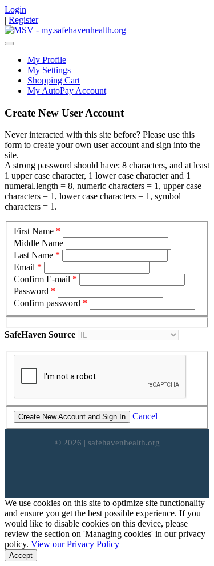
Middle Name (38, 243)
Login (15, 9)
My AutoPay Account (66, 90)
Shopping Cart (53, 80)
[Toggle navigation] (9, 43)
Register (23, 20)
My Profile (46, 60)
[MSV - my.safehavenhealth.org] (65, 30)
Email (24, 267)
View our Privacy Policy (75, 544)
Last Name (33, 255)
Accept (21, 555)
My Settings (49, 70)
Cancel (145, 416)
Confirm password (47, 303)
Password (31, 291)
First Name (34, 231)
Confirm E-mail (42, 279)
